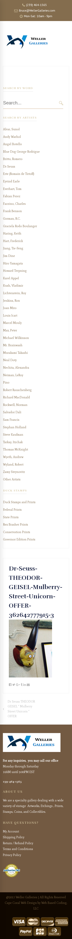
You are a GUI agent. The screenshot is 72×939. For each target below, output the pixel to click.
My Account (11, 831)
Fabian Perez (11, 196)
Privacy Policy (12, 855)
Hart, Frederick (13, 241)
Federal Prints (12, 509)
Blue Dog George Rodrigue (21, 151)
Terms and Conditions (18, 849)
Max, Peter (10, 330)
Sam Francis (11, 420)
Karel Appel (11, 278)
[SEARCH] (61, 103)
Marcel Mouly (12, 323)
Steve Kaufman (13, 434)
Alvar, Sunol (11, 129)
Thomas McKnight (15, 449)
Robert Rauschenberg (17, 390)
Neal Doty (10, 360)
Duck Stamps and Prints (19, 502)
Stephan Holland (14, 427)
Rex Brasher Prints (15, 524)
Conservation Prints (16, 532)
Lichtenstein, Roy (14, 293)
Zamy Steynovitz (14, 472)
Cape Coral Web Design (21, 903)
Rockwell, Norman (15, 405)
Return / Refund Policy (18, 843)
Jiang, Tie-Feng (13, 248)
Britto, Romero (12, 159)
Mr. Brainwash (12, 345)
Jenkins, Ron (11, 300)
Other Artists (12, 479)
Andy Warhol (12, 137)
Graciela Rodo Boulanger (20, 226)
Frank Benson (12, 211)
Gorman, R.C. (11, 218)
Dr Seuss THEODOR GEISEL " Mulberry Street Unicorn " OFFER (21, 709)
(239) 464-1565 (36, 5)
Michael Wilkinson (16, 338)
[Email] (28, 684)
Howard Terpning (15, 271)
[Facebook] (10, 684)
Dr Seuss (9, 166)
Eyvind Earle (11, 181)
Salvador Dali (12, 412)
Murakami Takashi (15, 353)
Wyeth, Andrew (13, 457)
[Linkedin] (24, 684)
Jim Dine (9, 256)
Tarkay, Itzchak (13, 442)
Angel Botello (12, 144)
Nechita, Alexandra (16, 367)
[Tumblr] (21, 684)
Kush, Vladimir (13, 285)
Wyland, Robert (13, 464)
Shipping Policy (13, 837)
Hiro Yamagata (13, 263)
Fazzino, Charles (14, 204)
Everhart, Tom (12, 189)
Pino (6, 382)
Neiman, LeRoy (13, 375)
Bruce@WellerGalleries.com (36, 10)
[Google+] (18, 684)
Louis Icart (10, 315)
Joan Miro (10, 308)
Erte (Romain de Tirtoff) (18, 174)
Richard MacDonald (16, 397)
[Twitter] (13, 684)
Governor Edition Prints (19, 539)
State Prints (11, 517)
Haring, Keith (12, 233)
